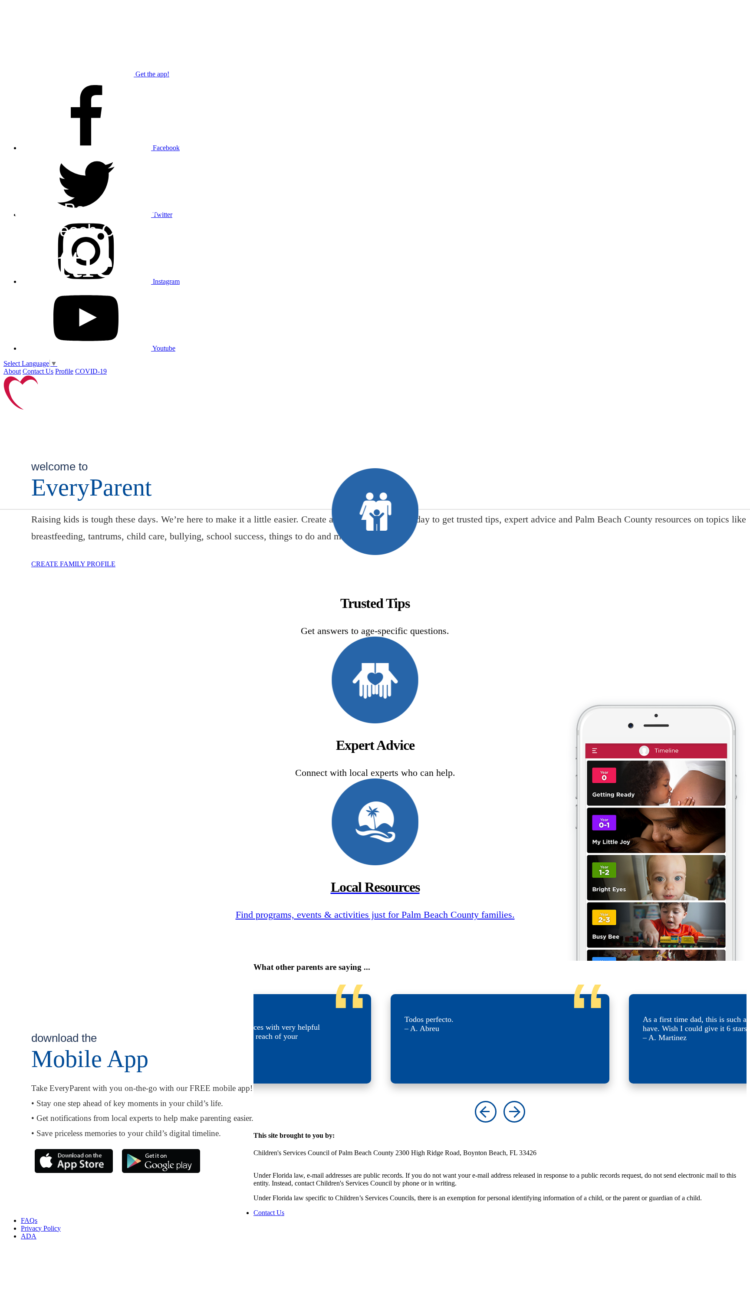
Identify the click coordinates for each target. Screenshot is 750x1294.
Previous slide (486, 1112)
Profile (64, 371)
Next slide (514, 1112)
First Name (509, 116)
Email (502, 212)
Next (591, 335)
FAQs (29, 1220)
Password (507, 266)
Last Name (509, 164)
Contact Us (38, 371)
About (12, 371)
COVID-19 (91, 371)
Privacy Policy (41, 1228)
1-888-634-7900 (275, 1160)
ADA (28, 1236)
